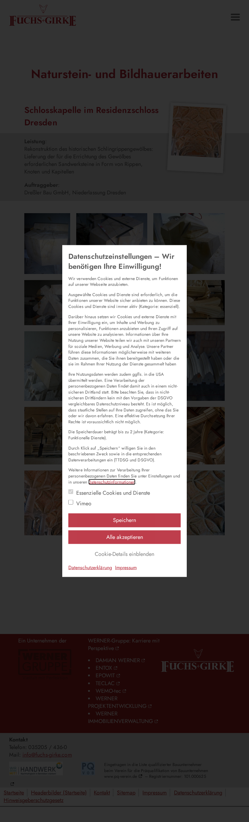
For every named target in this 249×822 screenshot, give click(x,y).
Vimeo (84, 503)
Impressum (126, 567)
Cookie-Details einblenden (124, 554)
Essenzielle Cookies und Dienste (113, 493)
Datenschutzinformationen (111, 482)
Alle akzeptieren (124, 537)
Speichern (124, 520)
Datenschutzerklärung (90, 567)
